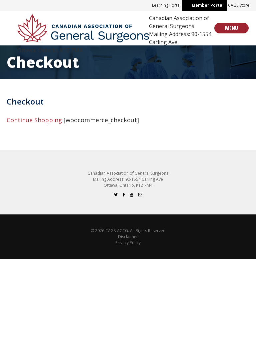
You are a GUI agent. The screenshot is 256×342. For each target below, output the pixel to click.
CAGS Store (238, 5)
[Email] (140, 194)
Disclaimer (128, 236)
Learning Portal (166, 5)
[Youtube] (131, 194)
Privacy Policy (128, 242)
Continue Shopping (34, 120)
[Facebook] (124, 194)
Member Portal (208, 5)
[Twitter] (116, 194)
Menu (231, 28)
